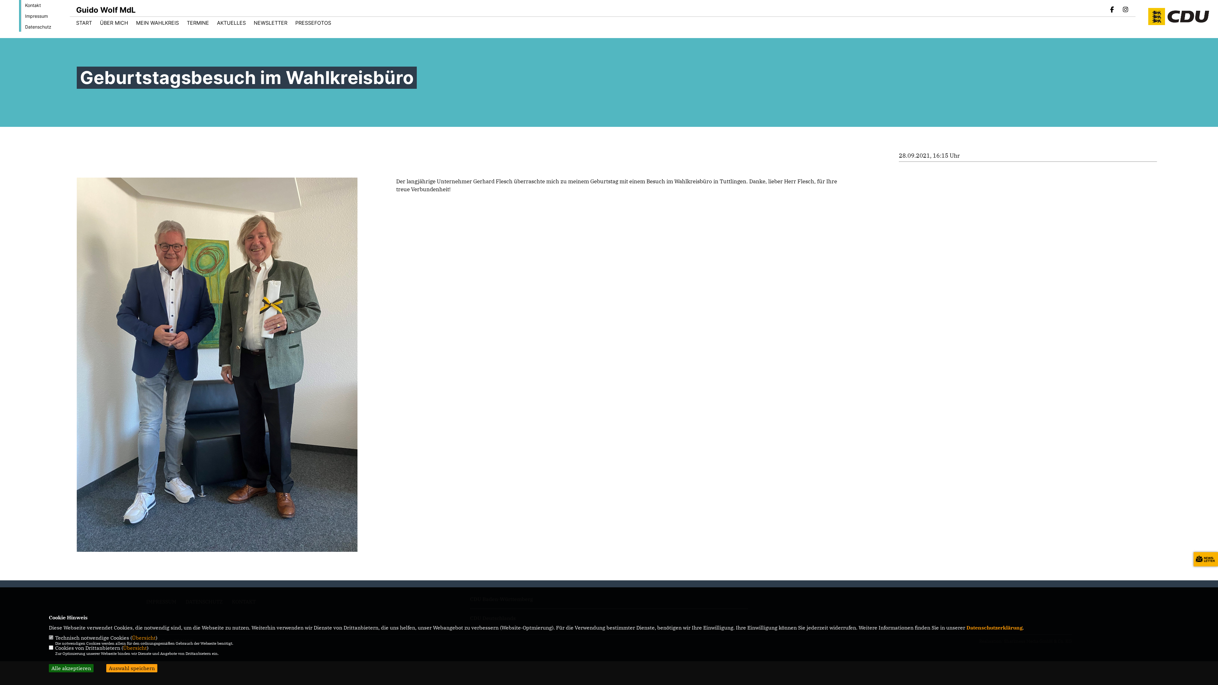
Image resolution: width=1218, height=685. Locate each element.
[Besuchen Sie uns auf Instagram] (1125, 10)
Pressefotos (313, 22)
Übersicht (144, 638)
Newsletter (270, 22)
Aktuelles (231, 22)
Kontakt (33, 5)
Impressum (36, 16)
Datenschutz (38, 26)
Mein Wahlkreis (157, 22)
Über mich (114, 22)
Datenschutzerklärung (994, 627)
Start (84, 22)
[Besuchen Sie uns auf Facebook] (1112, 10)
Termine (198, 22)
